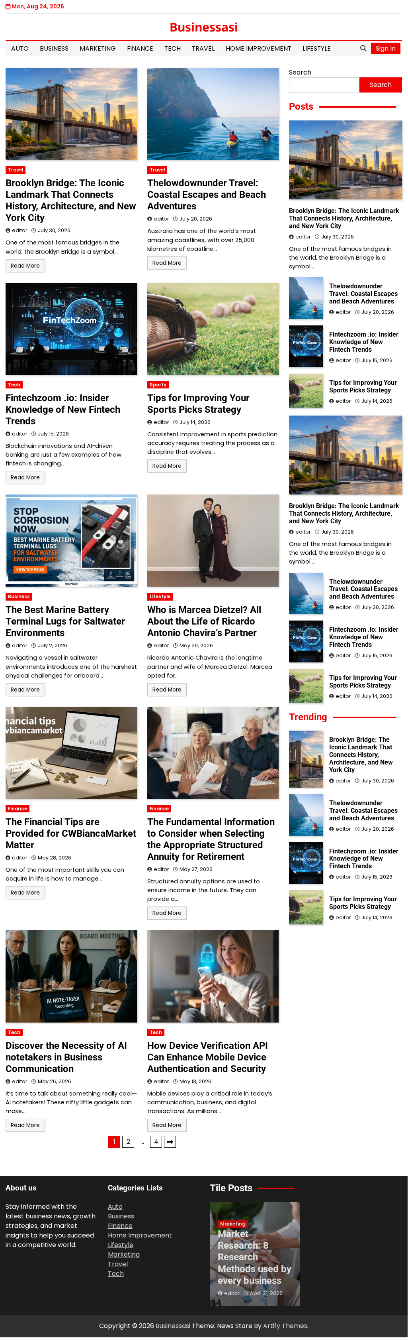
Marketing (98, 48)
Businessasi (204, 27)
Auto (20, 48)
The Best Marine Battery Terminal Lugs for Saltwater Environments (65, 621)
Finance (140, 48)
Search (300, 72)
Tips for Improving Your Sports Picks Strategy (198, 403)
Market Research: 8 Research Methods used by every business (254, 1257)
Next (170, 1142)
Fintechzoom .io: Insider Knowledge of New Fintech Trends (63, 409)
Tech (172, 48)
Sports (158, 385)
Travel (203, 48)
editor (19, 230)
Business (54, 48)
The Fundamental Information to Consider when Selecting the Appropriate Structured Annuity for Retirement (211, 839)
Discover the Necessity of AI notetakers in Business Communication (66, 1057)
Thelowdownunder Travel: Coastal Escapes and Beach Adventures (206, 194)
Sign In (386, 48)
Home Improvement (258, 48)
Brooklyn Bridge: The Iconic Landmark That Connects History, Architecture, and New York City (71, 200)
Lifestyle (317, 48)
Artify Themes (285, 1325)
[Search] (363, 49)
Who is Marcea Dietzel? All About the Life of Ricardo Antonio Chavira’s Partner (204, 621)
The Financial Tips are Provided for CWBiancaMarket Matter (71, 833)
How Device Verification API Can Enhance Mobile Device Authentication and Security (207, 1057)
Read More (25, 266)
